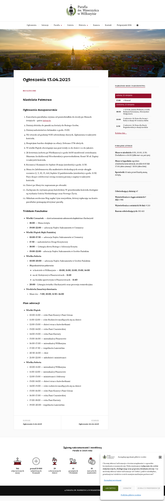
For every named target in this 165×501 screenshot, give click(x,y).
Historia (82, 25)
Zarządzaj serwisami (112, 480)
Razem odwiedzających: (126, 211)
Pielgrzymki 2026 (124, 25)
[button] (160, 457)
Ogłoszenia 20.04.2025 (89, 425)
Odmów (127, 488)
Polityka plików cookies (131, 495)
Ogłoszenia (31, 25)
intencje (47, 120)
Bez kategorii (29, 91)
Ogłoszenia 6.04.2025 (32, 425)
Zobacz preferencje (149, 488)
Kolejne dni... (121, 133)
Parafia (57, 25)
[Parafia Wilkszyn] (82, 10)
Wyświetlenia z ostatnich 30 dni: (130, 205)
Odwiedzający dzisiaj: (125, 191)
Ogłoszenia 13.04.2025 (46, 80)
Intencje (45, 25)
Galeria (70, 25)
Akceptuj (110, 488)
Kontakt (108, 25)
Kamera (96, 25)
